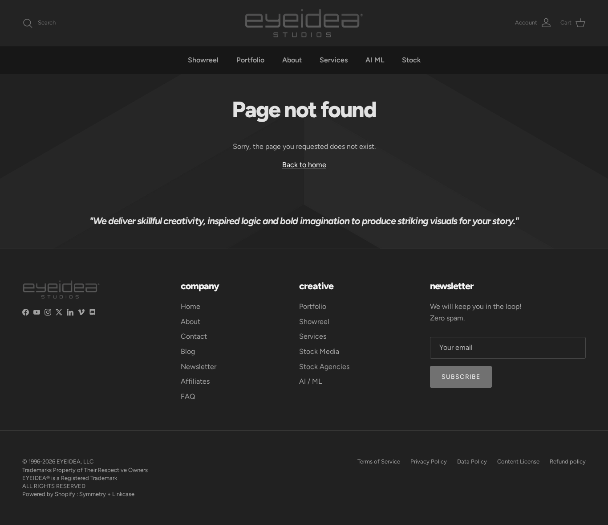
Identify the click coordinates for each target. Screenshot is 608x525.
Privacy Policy (428, 461)
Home (190, 306)
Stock (411, 60)
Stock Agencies (324, 366)
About (292, 60)
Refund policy (568, 461)
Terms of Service (378, 461)
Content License (518, 461)
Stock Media (319, 351)
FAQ (188, 396)
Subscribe (461, 377)
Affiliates (195, 381)
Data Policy (472, 461)
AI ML (374, 60)
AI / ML (310, 381)
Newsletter (198, 366)
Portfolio (250, 60)
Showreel (203, 60)
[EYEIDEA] (304, 23)
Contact (194, 336)
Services (334, 60)
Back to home (304, 164)
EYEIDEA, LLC (75, 461)
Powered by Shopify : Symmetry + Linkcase (78, 494)
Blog (188, 351)
